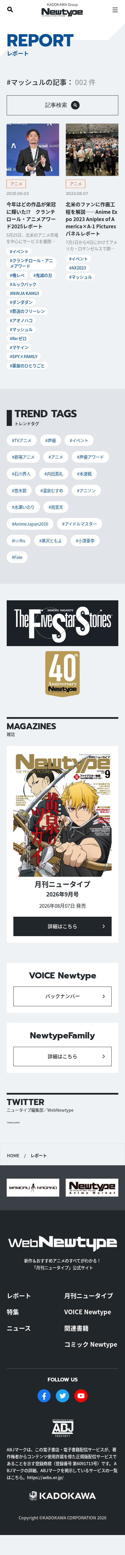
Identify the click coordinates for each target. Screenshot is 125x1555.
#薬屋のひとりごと (27, 365)
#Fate (17, 557)
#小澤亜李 (85, 540)
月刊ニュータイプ (88, 1295)
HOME (13, 1155)
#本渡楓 (84, 474)
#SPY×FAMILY (24, 356)
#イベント (19, 251)
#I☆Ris (18, 540)
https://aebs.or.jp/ (45, 1477)
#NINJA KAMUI (24, 293)
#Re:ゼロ (18, 338)
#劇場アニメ (23, 457)
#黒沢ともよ (50, 540)
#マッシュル (21, 329)
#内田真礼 (53, 474)
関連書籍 (76, 1328)
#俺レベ (17, 275)
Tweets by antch (13, 1122)
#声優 (50, 440)
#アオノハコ (21, 320)
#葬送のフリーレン (27, 311)
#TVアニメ (21, 440)
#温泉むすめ (51, 490)
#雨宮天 (56, 507)
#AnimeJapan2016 (30, 524)
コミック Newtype (90, 1344)
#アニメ (56, 457)
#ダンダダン (21, 302)
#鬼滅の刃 (42, 275)
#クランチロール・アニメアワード (31, 263)
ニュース (19, 1328)
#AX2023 (77, 268)
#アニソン (86, 490)
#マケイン (19, 347)
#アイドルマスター (79, 524)
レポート (19, 1295)
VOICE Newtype (87, 1311)
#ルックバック (23, 284)
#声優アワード (90, 457)
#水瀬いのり (23, 507)
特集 (13, 1311)
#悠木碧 (19, 490)
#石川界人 (21, 474)
